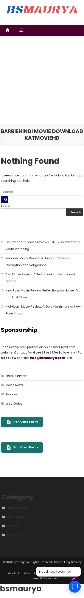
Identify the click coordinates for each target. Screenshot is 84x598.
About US (13, 573)
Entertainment (17, 376)
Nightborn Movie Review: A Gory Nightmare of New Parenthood (43, 310)
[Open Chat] (75, 587)
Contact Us (31, 573)
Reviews (11, 394)
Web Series (14, 403)
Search (6, 205)
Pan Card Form (25, 422)
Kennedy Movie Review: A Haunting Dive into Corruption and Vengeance (39, 261)
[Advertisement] (42, 79)
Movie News (14, 385)
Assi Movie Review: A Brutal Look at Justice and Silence (40, 277)
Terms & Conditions (44, 578)
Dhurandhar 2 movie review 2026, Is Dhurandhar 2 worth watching (43, 245)
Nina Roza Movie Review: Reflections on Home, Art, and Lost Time (43, 293)
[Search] (4, 199)
